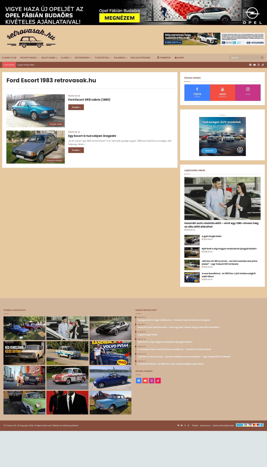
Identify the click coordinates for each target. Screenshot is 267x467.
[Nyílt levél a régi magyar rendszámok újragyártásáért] (192, 252)
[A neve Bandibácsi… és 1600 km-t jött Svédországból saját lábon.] (192, 277)
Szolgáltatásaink (140, 57)
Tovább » (76, 107)
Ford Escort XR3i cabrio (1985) (89, 100)
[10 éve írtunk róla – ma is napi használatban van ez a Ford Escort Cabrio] (110, 378)
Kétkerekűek (82, 57)
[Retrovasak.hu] (30, 39)
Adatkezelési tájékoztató (223, 425)
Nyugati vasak (28, 57)
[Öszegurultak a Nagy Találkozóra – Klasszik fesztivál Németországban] (24, 328)
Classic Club (9, 57)
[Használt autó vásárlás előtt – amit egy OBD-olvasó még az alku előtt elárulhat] (222, 198)
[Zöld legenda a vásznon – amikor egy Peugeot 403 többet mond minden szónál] (67, 402)
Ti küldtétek (102, 57)
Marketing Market (70, 425)
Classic (65, 57)
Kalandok (119, 57)
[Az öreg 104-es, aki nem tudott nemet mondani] (24, 378)
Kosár (180, 57)
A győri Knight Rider (25, 65)
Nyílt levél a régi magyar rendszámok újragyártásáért (229, 248)
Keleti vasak (48, 57)
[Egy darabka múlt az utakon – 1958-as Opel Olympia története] (24, 402)
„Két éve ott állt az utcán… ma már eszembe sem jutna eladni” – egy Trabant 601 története (229, 262)
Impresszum (205, 425)
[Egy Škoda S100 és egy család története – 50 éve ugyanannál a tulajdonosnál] (110, 402)
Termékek (165, 57)
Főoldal (195, 425)
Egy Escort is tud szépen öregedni (92, 136)
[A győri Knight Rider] (192, 240)
